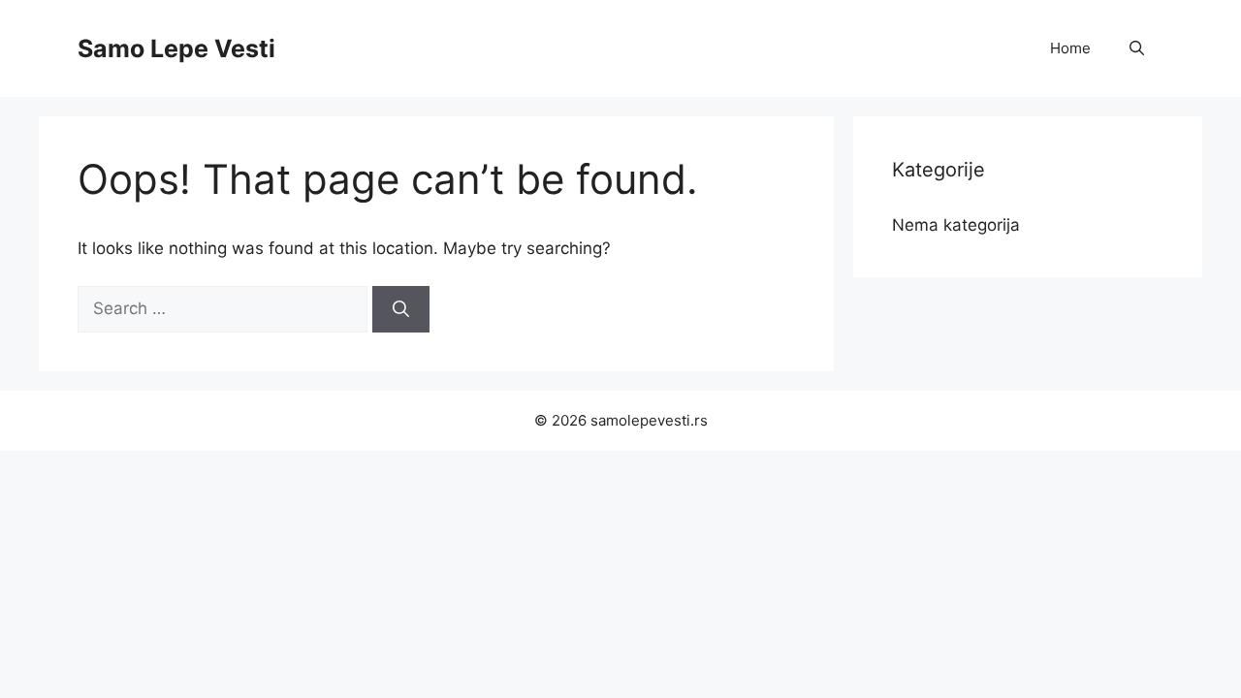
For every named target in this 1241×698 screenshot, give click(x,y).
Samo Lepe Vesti (176, 48)
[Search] (401, 309)
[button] (1136, 48)
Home (1070, 48)
